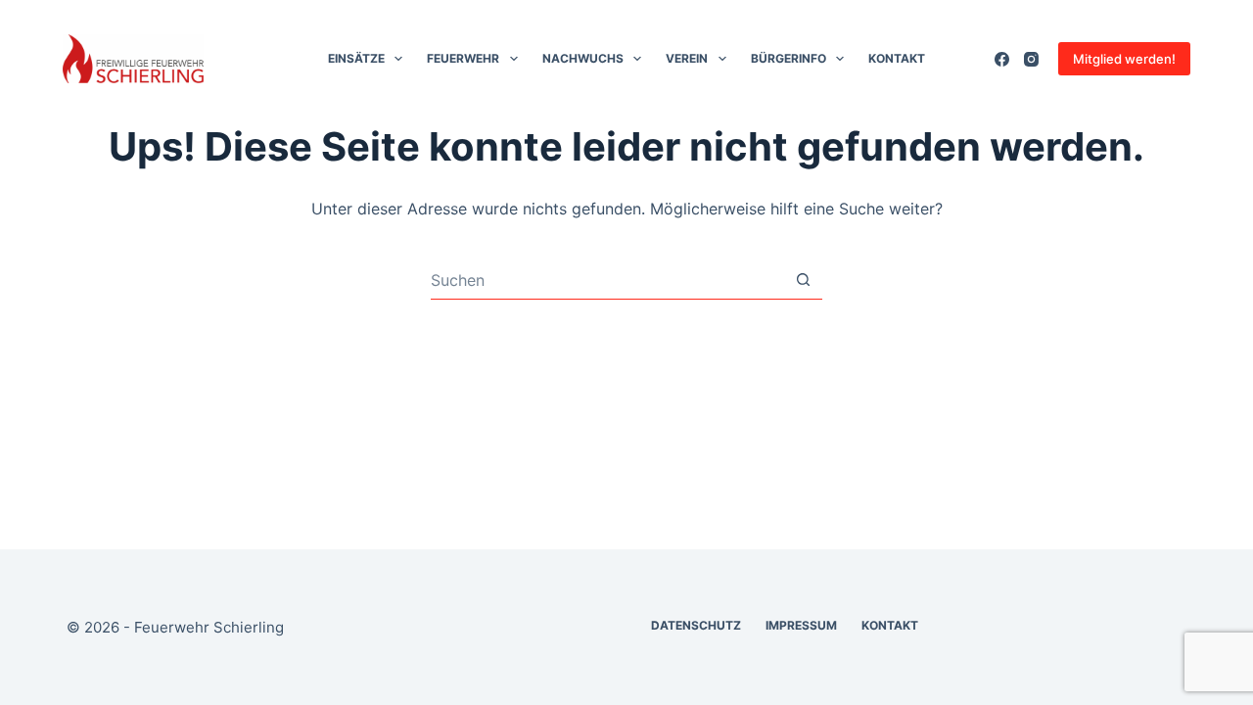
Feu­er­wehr (463, 58)
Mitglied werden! (1124, 59)
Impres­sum (801, 625)
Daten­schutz (696, 625)
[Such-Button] (803, 279)
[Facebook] (1002, 59)
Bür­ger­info (788, 58)
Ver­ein (687, 58)
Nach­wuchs (583, 58)
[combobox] (607, 280)
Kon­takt (896, 58)
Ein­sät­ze (356, 58)
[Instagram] (1031, 59)
